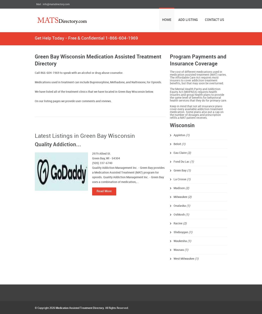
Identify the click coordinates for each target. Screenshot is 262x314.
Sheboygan (183, 232)
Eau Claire (182, 152)
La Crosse (182, 179)
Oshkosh (181, 214)
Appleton (182, 135)
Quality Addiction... (58, 144)
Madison (181, 188)
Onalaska (182, 205)
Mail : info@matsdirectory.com (53, 4)
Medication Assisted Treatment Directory (80, 308)
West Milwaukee (186, 258)
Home (166, 20)
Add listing (188, 20)
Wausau (181, 249)
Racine (180, 223)
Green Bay (182, 170)
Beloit (179, 144)
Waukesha (182, 241)
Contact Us (214, 20)
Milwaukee (183, 197)
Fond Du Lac (184, 161)
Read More (104, 191)
